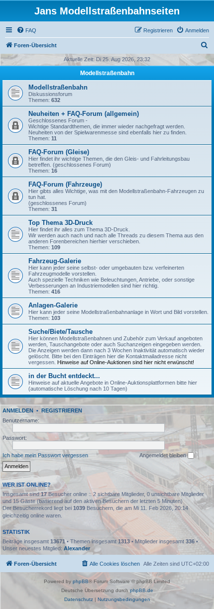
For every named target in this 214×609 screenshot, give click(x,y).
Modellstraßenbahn (107, 73)
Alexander (77, 548)
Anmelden (17, 410)
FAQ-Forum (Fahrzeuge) (65, 184)
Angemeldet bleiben (163, 455)
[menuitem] (26, 30)
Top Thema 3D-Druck (60, 222)
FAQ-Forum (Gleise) (58, 152)
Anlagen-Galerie (53, 305)
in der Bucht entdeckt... (64, 376)
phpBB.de (141, 590)
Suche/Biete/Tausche (60, 331)
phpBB (81, 581)
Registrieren (61, 410)
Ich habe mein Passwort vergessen (45, 455)
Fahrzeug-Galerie (54, 261)
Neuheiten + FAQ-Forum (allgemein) (83, 113)
